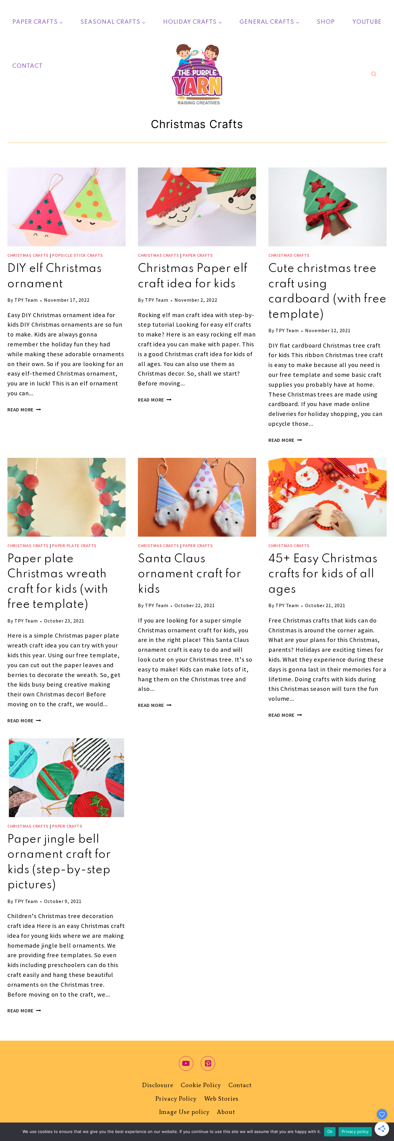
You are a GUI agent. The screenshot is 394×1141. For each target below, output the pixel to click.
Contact (27, 66)
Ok (330, 1131)
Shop (326, 22)
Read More (24, 410)
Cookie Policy (201, 1085)
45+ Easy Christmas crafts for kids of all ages (323, 574)
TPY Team (26, 300)
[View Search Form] (373, 74)
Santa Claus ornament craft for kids (189, 574)
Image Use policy (184, 1111)
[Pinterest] (208, 1063)
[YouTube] (186, 1063)
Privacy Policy (176, 1098)
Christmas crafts (28, 256)
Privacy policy (355, 1131)
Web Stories (221, 1098)
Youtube (367, 22)
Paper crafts (198, 256)
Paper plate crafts (74, 546)
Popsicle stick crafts (77, 256)
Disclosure (157, 1085)
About (226, 1111)
